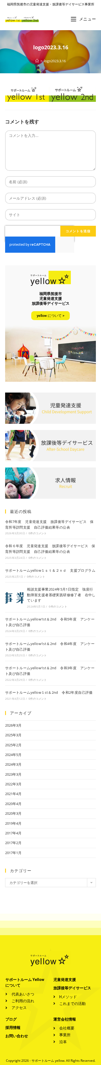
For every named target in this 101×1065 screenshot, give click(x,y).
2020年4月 (13, 803)
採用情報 (12, 1027)
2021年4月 (13, 793)
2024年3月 (13, 764)
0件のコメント (38, 533)
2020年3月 (13, 813)
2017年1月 (13, 852)
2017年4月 (13, 833)
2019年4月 (13, 823)
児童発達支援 (64, 979)
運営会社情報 (64, 1019)
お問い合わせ (16, 1036)
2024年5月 (13, 754)
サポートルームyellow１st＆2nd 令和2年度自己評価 (49, 692)
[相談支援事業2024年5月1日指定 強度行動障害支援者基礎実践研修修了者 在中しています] (14, 597)
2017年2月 (13, 842)
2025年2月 (13, 745)
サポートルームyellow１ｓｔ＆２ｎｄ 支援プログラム (50, 570)
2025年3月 (13, 735)
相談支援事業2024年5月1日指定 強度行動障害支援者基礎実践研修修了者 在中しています (61, 595)
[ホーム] (37, 60)
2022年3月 (13, 784)
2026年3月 (13, 725)
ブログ (11, 1019)
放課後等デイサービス (72, 988)
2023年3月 (13, 774)
